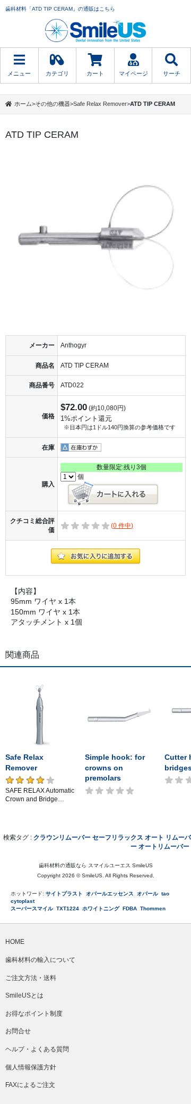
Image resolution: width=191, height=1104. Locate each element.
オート (154, 837)
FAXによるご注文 (30, 1085)
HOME (14, 941)
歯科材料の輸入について (40, 960)
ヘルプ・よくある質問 (37, 1049)
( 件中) (122, 525)
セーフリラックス (117, 837)
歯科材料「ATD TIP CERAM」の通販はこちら (60, 9)
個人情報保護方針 (30, 1067)
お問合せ (18, 1031)
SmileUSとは (24, 995)
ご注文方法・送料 (30, 978)
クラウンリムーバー (62, 837)
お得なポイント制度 (34, 1013)
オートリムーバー (163, 846)
